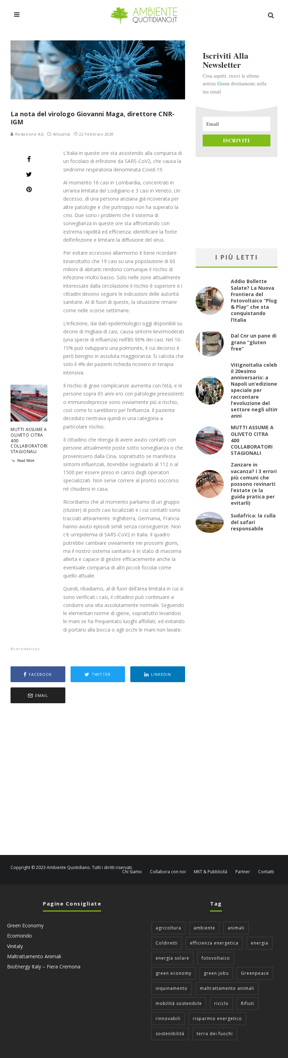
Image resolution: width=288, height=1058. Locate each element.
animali (236, 928)
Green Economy (25, 925)
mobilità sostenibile (179, 1003)
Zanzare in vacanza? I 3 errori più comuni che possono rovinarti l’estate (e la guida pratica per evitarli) (254, 483)
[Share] (29, 159)
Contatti (266, 872)
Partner (242, 872)
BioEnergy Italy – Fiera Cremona (43, 966)
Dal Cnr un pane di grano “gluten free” (253, 342)
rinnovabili (168, 1018)
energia (259, 943)
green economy (173, 973)
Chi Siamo (132, 872)
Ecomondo (19, 935)
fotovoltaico (216, 958)
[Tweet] (29, 174)
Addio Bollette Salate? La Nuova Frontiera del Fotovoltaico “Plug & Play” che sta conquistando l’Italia (254, 300)
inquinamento (172, 988)
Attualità (61, 134)
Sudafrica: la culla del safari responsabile (253, 521)
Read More (25, 460)
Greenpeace (255, 973)
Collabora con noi (168, 872)
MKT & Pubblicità (210, 872)
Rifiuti (247, 1003)
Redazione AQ (29, 134)
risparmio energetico (217, 1018)
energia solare (172, 958)
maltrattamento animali (227, 988)
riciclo (221, 1003)
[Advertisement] (98, 780)
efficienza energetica (214, 943)
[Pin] (29, 189)
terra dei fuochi (215, 1034)
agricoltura (168, 928)
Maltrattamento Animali (34, 956)
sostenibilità (170, 1034)
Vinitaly (15, 946)
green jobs (216, 973)
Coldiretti (167, 943)
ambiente (204, 928)
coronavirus (26, 648)
